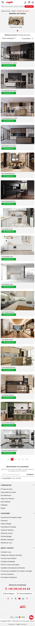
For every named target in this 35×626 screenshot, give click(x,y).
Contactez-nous (6, 552)
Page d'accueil (5, 11)
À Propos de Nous (6, 489)
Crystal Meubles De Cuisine (9, 118)
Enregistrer (30, 474)
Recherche (29, 6)
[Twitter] (15, 598)
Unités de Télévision (7, 530)
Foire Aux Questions (7, 574)
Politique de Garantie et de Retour (11, 555)
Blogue (3, 508)
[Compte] (25, 2)
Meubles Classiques (7, 539)
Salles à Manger (6, 524)
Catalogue (4, 505)
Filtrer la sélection (8, 38)
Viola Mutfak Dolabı (7, 229)
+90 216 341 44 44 (19, 588)
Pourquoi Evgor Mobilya (8, 558)
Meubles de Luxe (6, 543)
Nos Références (6, 495)
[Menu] (3, 2)
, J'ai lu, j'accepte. (12, 478)
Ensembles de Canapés (8, 527)
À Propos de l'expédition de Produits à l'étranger (16, 571)
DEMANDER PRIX (10, 65)
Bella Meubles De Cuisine (8, 146)
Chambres (4, 520)
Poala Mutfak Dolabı (7, 256)
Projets (14, 11)
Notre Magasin (9, 593)
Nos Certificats (5, 502)
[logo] (9, 2)
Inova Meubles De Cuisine (8, 90)
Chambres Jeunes (7, 533)
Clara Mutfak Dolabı (7, 284)
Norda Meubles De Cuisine (9, 63)
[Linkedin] (23, 598)
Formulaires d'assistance (9, 577)
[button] (17, 30)
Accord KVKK (7, 478)
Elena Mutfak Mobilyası (8, 173)
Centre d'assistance (25, 593)
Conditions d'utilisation (8, 561)
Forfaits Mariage (6, 536)
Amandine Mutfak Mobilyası (9, 450)
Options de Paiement (7, 498)
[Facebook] (11, 598)
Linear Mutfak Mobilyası (8, 423)
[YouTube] (19, 598)
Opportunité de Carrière (8, 492)
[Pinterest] (26, 598)
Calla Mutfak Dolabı (7, 339)
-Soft (17, 624)
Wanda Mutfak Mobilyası (8, 201)
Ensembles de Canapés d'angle (11, 517)
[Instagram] (8, 598)
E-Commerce (22, 624)
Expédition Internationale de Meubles (13, 568)
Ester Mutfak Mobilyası (7, 312)
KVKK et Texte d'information (10, 565)
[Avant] (26, 459)
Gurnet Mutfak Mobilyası (8, 367)
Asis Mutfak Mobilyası (7, 395)
